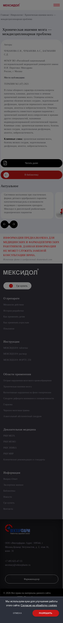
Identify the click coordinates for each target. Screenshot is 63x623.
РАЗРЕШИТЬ (45, 613)
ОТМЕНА (17, 613)
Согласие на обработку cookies (39, 605)
